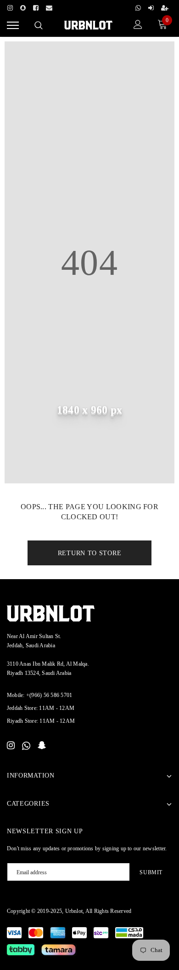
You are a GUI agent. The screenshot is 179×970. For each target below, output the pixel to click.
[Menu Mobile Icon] (13, 25)
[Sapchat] (23, 6)
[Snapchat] (42, 746)
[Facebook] (36, 6)
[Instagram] (10, 6)
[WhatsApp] (26, 746)
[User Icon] (138, 25)
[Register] (165, 6)
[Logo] (88, 24)
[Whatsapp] (138, 6)
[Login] (151, 6)
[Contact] (49, 6)
